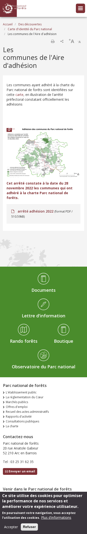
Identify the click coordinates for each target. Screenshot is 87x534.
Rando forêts (23, 341)
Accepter (11, 527)
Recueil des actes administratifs (27, 412)
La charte (12, 426)
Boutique (63, 341)
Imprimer (52, 41)
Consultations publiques (22, 421)
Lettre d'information (43, 316)
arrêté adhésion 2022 (35, 211)
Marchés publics (17, 402)
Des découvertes (30, 24)
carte (19, 94)
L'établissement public (21, 392)
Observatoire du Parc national (43, 367)
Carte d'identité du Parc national (30, 29)
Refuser (29, 527)
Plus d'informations (56, 517)
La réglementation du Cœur (25, 397)
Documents (43, 290)
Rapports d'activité (19, 416)
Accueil (8, 24)
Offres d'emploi (17, 407)
